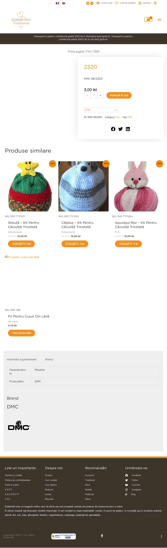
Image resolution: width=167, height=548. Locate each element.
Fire (88, 51)
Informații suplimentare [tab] (21, 359)
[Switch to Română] (57, 3)
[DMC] (19, 425)
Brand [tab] (49, 359)
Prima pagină (76, 51)
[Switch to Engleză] (64, 3)
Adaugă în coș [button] (21, 243)
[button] (113, 129)
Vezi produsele (21, 333)
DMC (129, 117)
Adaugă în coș (119, 95)
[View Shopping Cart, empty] (148, 19)
